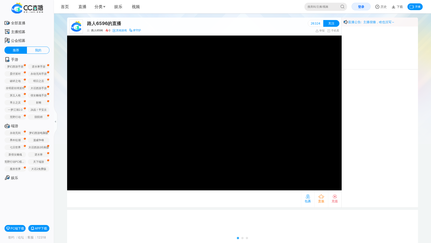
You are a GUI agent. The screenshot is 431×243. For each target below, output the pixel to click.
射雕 (38, 102)
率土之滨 (15, 102)
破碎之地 (15, 81)
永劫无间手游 (39, 73)
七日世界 (15, 147)
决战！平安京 (39, 109)
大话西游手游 (39, 88)
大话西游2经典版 (39, 147)
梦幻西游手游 (15, 66)
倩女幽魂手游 (39, 95)
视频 (136, 6)
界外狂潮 (15, 140)
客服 (31, 237)
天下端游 (38, 161)
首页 (65, 6)
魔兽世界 (15, 169)
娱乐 (118, 6)
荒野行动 (15, 117)
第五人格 (15, 95)
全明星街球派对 (15, 88)
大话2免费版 (38, 169)
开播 (417, 6)
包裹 (308, 201)
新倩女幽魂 (15, 154)
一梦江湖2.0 (15, 109)
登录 (361, 7)
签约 (11, 237)
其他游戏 (121, 30)
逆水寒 (39, 154)
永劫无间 (15, 133)
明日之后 (38, 81)
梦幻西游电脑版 (38, 133)
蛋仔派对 (15, 73)
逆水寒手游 (38, 66)
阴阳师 (39, 117)
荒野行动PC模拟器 (15, 161)
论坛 (21, 237)
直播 (82, 6)
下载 (399, 7)
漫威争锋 (38, 140)
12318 (41, 237)
